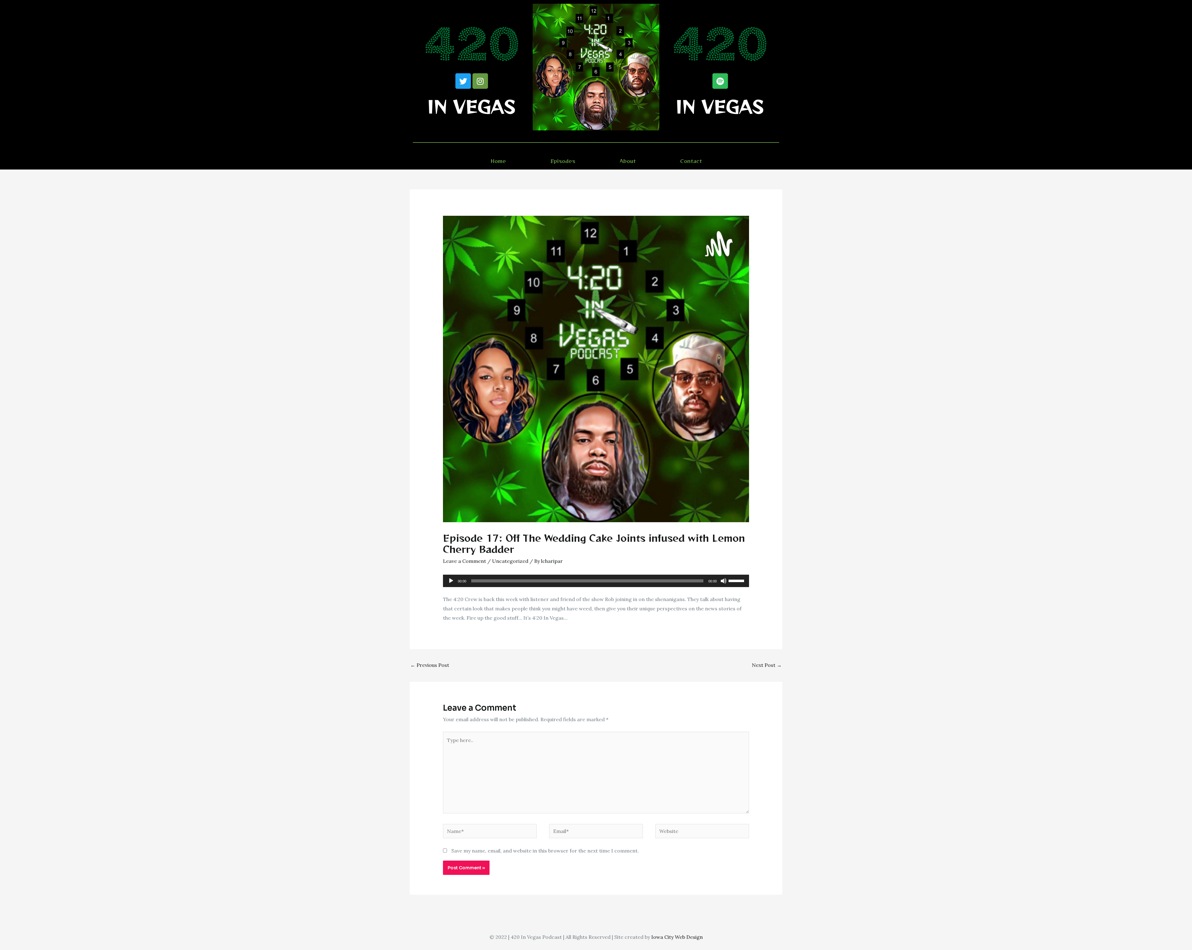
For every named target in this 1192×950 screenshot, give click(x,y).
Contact (691, 161)
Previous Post (429, 665)
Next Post (767, 665)
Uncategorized (510, 561)
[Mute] (723, 581)
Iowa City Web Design (677, 937)
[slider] (737, 580)
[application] (596, 581)
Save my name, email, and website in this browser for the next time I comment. (545, 851)
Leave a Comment (464, 561)
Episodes (562, 161)
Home (498, 161)
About (628, 161)
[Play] (451, 581)
